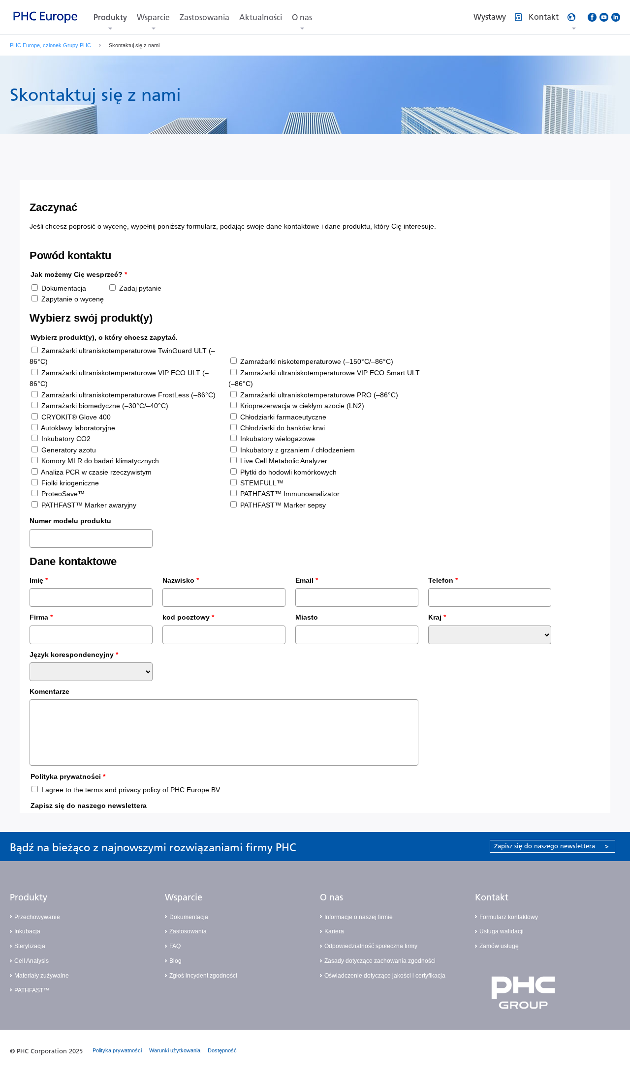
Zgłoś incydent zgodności (203, 975)
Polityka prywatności (117, 1050)
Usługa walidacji (501, 931)
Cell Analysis (31, 960)
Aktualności (260, 17)
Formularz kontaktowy (508, 917)
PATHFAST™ (31, 990)
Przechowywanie (37, 917)
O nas (302, 17)
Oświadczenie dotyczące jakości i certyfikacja (384, 975)
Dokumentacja (188, 917)
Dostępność (222, 1050)
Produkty (110, 17)
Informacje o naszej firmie (358, 917)
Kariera (334, 931)
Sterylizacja (29, 946)
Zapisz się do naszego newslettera (551, 846)
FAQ (175, 946)
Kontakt (491, 897)
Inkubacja (27, 931)
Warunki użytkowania (174, 1050)
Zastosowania (204, 17)
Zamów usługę (499, 946)
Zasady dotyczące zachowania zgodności (380, 960)
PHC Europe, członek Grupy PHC (50, 45)
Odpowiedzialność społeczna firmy (370, 946)
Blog (175, 960)
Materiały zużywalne (41, 975)
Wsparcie (153, 17)
